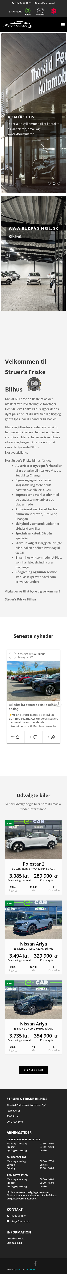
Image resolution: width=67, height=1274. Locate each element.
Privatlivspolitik (15, 1238)
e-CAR (29, 11)
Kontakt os (21, 117)
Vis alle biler (33, 1070)
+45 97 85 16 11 (23, 2)
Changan (15, 11)
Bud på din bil (14, 1242)
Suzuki (54, 11)
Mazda (41, 11)
